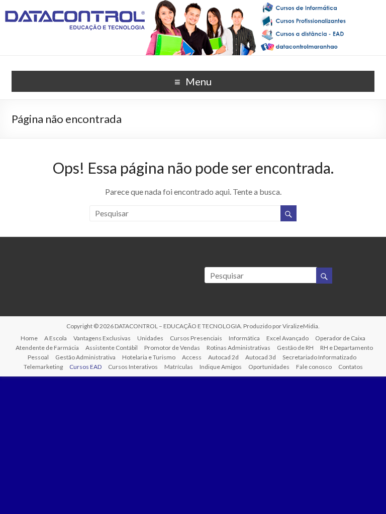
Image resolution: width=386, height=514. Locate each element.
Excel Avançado (287, 338)
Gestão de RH (295, 347)
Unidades (150, 338)
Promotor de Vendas (172, 347)
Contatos (350, 366)
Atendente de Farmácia (47, 347)
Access (192, 357)
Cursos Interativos (133, 366)
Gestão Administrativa (85, 357)
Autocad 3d (260, 357)
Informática (244, 338)
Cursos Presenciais (196, 338)
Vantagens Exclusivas (102, 338)
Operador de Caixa (340, 338)
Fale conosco (314, 366)
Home (29, 338)
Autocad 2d (223, 357)
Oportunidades (269, 366)
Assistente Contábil (111, 347)
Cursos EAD (85, 366)
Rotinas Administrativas (238, 347)
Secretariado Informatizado (319, 357)
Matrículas (178, 366)
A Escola (55, 338)
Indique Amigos (221, 366)
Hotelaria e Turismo (148, 357)
